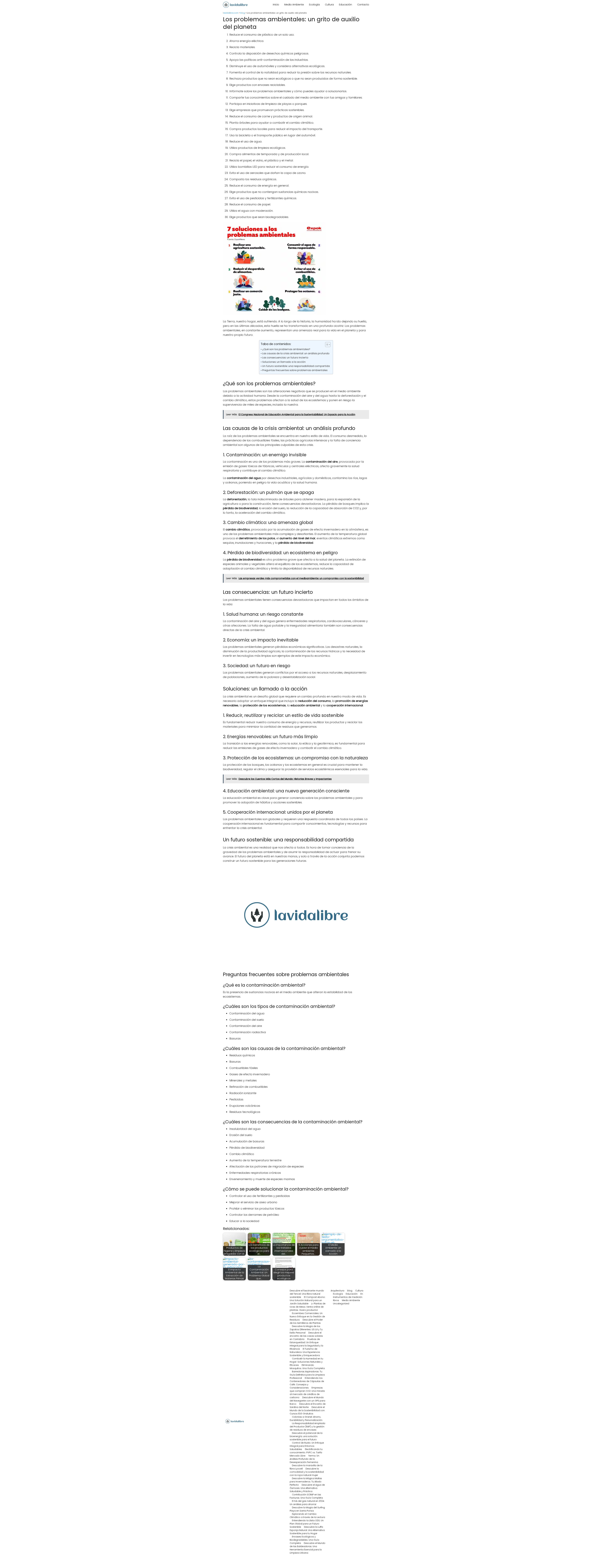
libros (336, 1300)
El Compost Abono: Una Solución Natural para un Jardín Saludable (307, 1300)
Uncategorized (341, 1303)
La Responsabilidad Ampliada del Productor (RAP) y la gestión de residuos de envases (307, 1426)
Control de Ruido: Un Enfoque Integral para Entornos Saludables (307, 1446)
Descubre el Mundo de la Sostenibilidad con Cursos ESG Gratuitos (307, 1410)
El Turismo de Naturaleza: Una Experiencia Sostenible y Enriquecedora (305, 1352)
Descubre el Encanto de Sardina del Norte (308, 1405)
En (361, 1293)
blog (349, 1290)
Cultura (329, 4)
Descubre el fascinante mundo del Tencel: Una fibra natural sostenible (307, 1294)
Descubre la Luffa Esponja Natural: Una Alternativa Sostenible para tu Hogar (307, 1530)
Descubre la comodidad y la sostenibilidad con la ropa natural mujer (307, 1472)
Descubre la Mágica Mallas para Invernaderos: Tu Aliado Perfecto (306, 1481)
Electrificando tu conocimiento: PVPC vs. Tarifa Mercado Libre (306, 1452)
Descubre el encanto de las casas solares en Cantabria (306, 1336)
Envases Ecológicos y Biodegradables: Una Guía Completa (304, 1540)
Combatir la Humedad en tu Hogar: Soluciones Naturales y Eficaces (306, 1362)
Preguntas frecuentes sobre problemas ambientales (294, 370)
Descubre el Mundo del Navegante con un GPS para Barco (307, 1400)
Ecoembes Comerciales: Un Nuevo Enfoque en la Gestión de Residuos (307, 1316)
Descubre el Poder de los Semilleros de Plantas (306, 1321)
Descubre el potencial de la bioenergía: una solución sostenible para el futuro (306, 1436)
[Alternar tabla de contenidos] (326, 344)
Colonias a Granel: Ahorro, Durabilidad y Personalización (306, 1418)
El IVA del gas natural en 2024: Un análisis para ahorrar (307, 1502)
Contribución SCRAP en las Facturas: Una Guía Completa (306, 1496)
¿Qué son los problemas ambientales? (286, 349)
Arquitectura (337, 1290)
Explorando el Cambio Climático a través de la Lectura (307, 1515)
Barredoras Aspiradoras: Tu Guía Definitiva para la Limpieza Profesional (307, 1375)
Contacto (363, 4)
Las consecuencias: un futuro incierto (285, 357)
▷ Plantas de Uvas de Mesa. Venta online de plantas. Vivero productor (307, 1307)
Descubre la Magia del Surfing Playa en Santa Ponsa (307, 1509)
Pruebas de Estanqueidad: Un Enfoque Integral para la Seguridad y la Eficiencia (306, 1344)
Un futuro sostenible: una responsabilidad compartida (296, 366)
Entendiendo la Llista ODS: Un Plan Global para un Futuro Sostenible (307, 1523)
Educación (345, 4)
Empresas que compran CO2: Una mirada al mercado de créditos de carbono (307, 1392)
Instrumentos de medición (347, 1297)
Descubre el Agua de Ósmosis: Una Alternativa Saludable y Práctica (307, 1488)
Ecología (314, 4)
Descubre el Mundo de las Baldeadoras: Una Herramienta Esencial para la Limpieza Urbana (307, 1548)
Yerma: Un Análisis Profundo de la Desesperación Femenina (304, 1459)
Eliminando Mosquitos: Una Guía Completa (307, 1367)
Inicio (276, 4)
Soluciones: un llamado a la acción (283, 362)
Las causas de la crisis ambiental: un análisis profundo (295, 353)
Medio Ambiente (294, 4)
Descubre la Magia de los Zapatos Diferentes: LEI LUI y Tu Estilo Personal (306, 1329)
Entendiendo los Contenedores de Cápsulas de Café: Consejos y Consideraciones (307, 1382)
